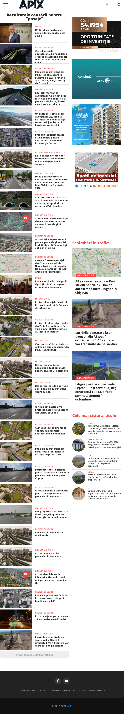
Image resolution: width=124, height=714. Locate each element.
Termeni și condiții (60, 690)
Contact (43, 690)
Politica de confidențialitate (89, 690)
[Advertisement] (96, 216)
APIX (69, 706)
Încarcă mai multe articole (34, 655)
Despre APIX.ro (27, 690)
